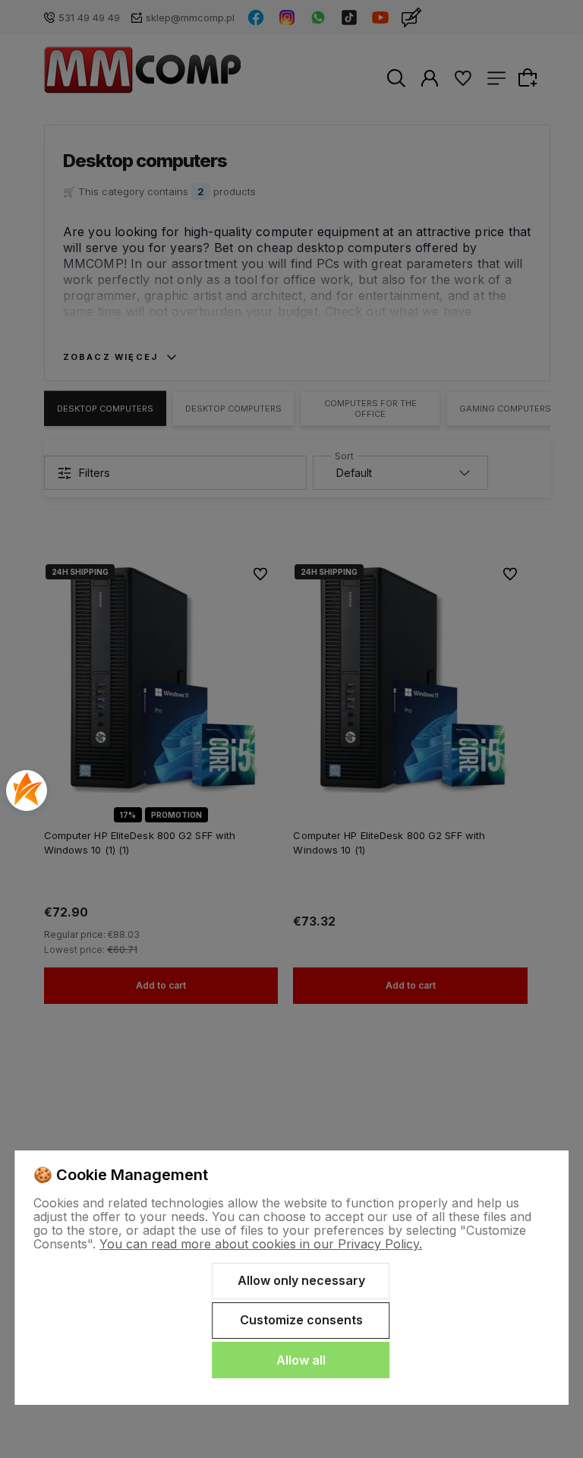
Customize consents (301, 1319)
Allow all (301, 1360)
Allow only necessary (301, 1280)
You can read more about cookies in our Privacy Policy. (260, 1243)
